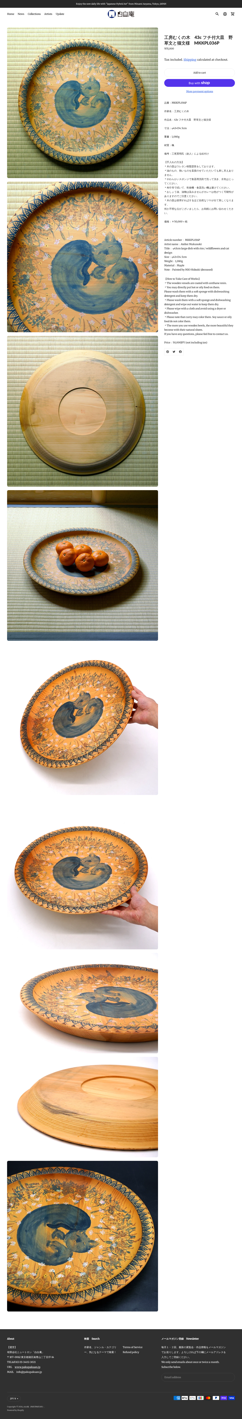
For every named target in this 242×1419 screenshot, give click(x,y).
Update (60, 14)
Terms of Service (132, 1347)
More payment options (199, 91)
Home (10, 14)
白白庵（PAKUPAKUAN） (34, 1407)
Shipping (190, 59)
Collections (34, 14)
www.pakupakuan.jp (27, 1367)
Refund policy (131, 1352)
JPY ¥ (13, 1398)
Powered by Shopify (15, 1410)
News (21, 14)
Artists (48, 14)
